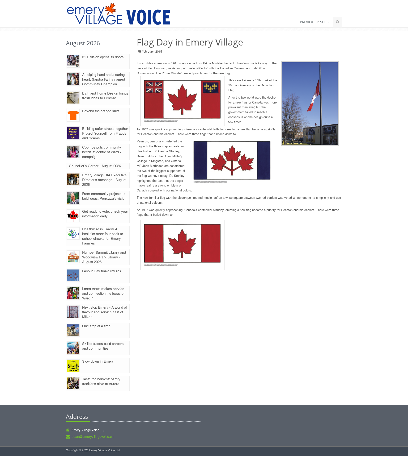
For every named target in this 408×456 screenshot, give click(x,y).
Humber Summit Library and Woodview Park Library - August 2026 (104, 257)
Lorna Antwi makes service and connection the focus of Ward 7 (103, 293)
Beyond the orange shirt (100, 110)
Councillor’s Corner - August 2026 (95, 165)
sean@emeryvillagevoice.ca (93, 436)
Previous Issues (314, 22)
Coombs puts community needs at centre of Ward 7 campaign (102, 152)
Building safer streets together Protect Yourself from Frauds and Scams (105, 133)
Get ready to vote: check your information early (105, 213)
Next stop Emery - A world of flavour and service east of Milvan (104, 312)
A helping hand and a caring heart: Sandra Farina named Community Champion (103, 79)
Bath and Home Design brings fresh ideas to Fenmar (105, 95)
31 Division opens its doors (103, 56)
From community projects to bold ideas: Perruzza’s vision (104, 196)
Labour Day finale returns (101, 270)
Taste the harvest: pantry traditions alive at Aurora (101, 381)
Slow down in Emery (98, 361)
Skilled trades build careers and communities (103, 346)
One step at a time (96, 325)
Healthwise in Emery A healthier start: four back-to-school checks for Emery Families (103, 235)
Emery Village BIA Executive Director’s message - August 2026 (104, 179)
